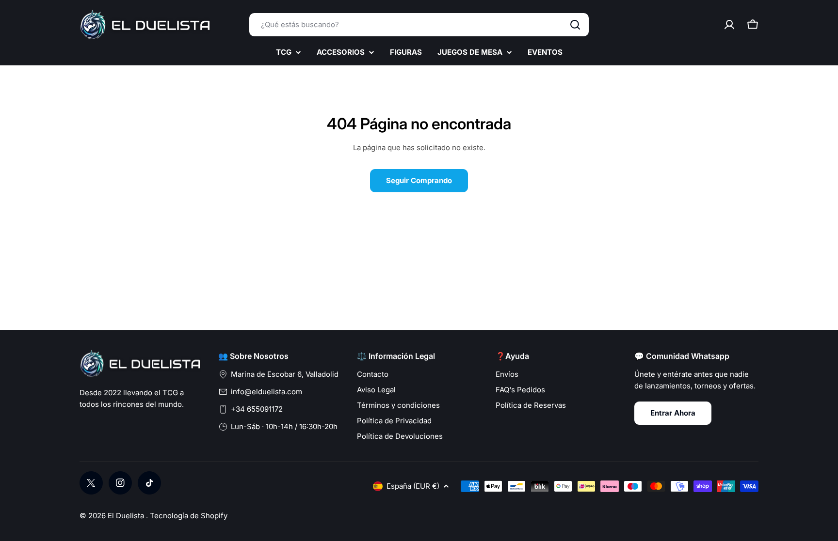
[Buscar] (575, 25)
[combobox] (419, 24)
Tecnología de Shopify (188, 515)
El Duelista (127, 515)
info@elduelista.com (266, 391)
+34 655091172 (257, 409)
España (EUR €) (413, 486)
